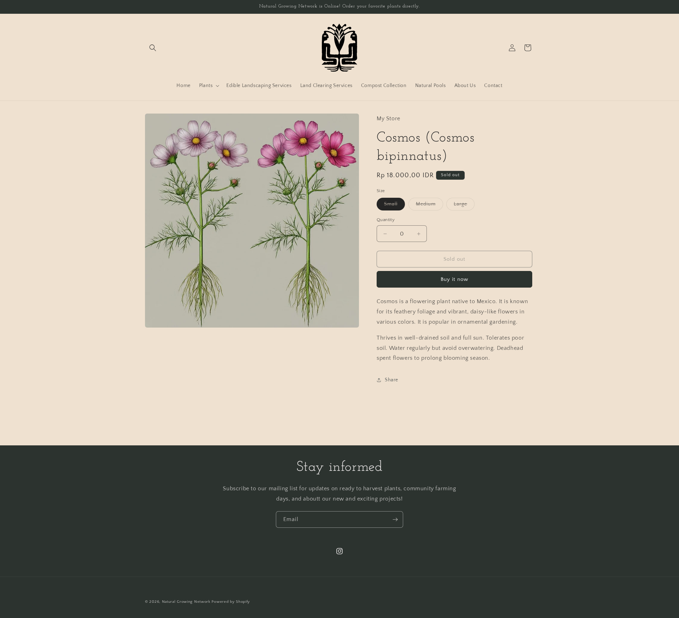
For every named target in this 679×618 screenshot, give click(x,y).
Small (394, 205)
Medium (429, 205)
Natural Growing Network (186, 602)
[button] (153, 48)
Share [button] (391, 380)
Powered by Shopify (230, 602)
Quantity (386, 219)
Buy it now (454, 279)
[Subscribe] (395, 519)
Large (464, 205)
